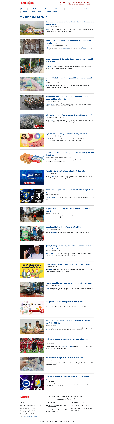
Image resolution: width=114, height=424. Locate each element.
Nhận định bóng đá (50, 197)
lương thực (87, 216)
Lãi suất (48, 85)
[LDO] (32, 28)
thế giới (52, 176)
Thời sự (61, 9)
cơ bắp (61, 160)
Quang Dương (49, 253)
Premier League (83, 384)
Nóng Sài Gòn (53, 120)
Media (34, 9)
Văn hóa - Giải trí (83, 9)
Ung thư (48, 139)
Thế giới (39, 11)
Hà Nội (48, 288)
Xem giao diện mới (52, 11)
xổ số (51, 307)
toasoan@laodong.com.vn (30, 416)
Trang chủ (23, 9)
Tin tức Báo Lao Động (33, 17)
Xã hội (29, 9)
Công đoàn (74, 9)
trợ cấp (50, 269)
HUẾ (47, 48)
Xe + (44, 11)
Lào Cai (47, 29)
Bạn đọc (67, 9)
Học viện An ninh (50, 104)
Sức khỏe (32, 11)
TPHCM (48, 329)
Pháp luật (54, 9)
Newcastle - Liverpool (68, 346)
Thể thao (40, 9)
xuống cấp (83, 48)
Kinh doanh (48, 9)
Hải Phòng (48, 66)
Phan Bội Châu (65, 48)
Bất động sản (24, 11)
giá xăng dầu (53, 232)
